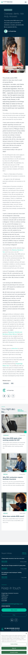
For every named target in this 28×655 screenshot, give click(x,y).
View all (24, 553)
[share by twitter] (4, 396)
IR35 (12, 383)
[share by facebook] (13, 396)
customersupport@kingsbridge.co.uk (12, 604)
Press (14, 615)
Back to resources (21, 410)
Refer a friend (14, 610)
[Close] (26, 633)
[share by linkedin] (8, 396)
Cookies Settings (14, 644)
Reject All (14, 648)
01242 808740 (6, 606)
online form (14, 348)
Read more (4, 561)
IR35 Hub (5, 474)
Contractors (8, 10)
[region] (14, 643)
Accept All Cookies (14, 652)
